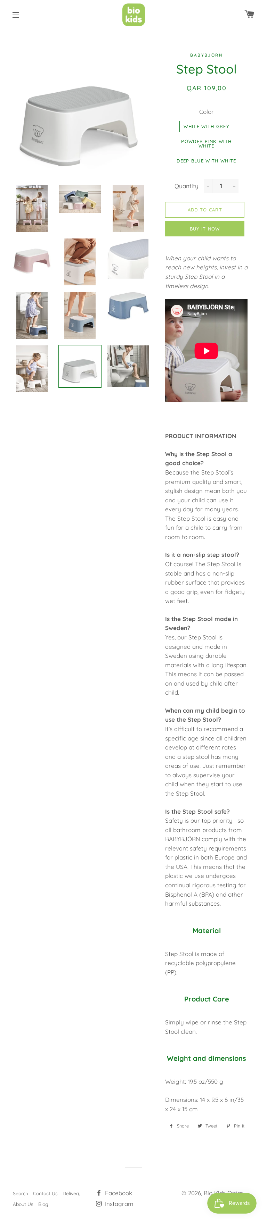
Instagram (118, 1203)
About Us (23, 1204)
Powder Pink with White (206, 144)
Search (20, 1193)
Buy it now (205, 229)
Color (206, 111)
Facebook (117, 1193)
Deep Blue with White (206, 161)
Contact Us (45, 1193)
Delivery (72, 1193)
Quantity (187, 186)
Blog (43, 1204)
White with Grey (206, 126)
